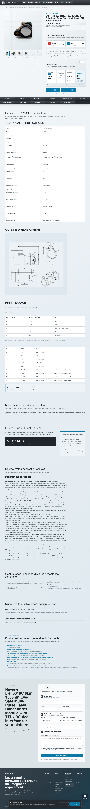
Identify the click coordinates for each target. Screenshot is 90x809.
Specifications (37, 98)
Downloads (52, 102)
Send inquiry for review (61, 755)
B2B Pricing (22, 98)
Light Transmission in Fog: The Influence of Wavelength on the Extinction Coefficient (30, 657)
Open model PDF (48, 388)
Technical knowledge (48, 2)
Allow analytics (74, 804)
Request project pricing (81, 84)
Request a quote (67, 90)
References (37, 102)
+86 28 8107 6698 (68, 779)
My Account (69, 2)
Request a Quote (67, 102)
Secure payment (58, 790)
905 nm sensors (47, 780)
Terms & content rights (59, 788)
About (61, 2)
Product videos (57, 780)
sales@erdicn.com (68, 777)
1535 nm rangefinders (48, 778)
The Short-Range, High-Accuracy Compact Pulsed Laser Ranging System (27, 653)
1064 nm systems (47, 782)
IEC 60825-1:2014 (12, 661)
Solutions (37, 2)
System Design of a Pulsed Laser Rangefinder (19, 649)
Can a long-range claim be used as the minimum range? (21, 623)
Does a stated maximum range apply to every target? (20, 609)
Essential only (63, 804)
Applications (82, 98)
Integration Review (7, 102)
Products (30, 2)
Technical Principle (67, 98)
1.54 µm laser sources (48, 775)
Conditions (52, 98)
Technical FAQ (22, 102)
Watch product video (13, 58)
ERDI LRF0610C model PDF (14, 645)
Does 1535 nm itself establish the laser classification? (20, 618)
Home (24, 2)
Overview (7, 98)
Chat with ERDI (72, 791)
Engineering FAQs (58, 782)
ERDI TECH (9, 773)
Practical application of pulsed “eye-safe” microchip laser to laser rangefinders (28, 666)
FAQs (56, 2)
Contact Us (57, 784)
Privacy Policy (52, 749)
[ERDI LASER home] (10, 2)
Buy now (52, 90)
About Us (56, 775)
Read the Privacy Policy (36, 805)
